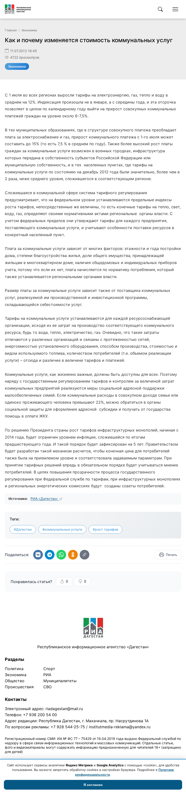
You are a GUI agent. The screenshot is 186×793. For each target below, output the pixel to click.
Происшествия (19, 686)
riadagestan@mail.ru (64, 708)
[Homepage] (18, 9)
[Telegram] (49, 555)
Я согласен (93, 785)
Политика (14, 668)
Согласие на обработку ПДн (74, 758)
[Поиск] (160, 9)
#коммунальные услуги (62, 529)
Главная (11, 30)
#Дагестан (23, 529)
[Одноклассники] (73, 555)
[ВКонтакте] (38, 555)
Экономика (29, 30)
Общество (14, 680)
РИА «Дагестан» (45, 499)
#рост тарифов (105, 529)
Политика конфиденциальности (27, 758)
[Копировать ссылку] (84, 555)
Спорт (49, 668)
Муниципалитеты (60, 680)
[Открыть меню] (175, 9)
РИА (47, 674)
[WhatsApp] (61, 555)
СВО (47, 686)
